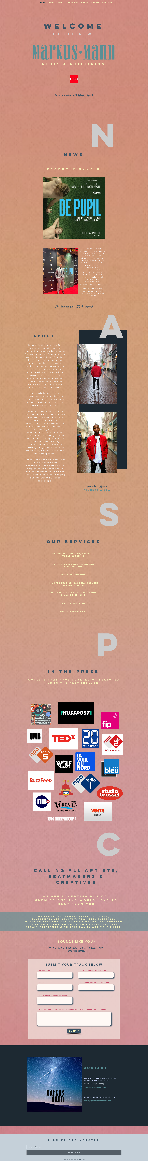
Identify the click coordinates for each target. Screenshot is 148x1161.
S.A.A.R (87, 1084)
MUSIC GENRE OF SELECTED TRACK (53, 995)
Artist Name (44, 970)
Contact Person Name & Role (93, 970)
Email (41, 982)
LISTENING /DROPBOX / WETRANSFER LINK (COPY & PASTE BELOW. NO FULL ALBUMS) (73, 1009)
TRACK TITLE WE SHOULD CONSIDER (94, 982)
